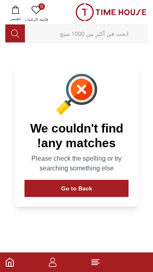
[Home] (10, 262)
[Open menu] (95, 262)
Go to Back (76, 188)
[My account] (53, 262)
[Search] (15, 33)
